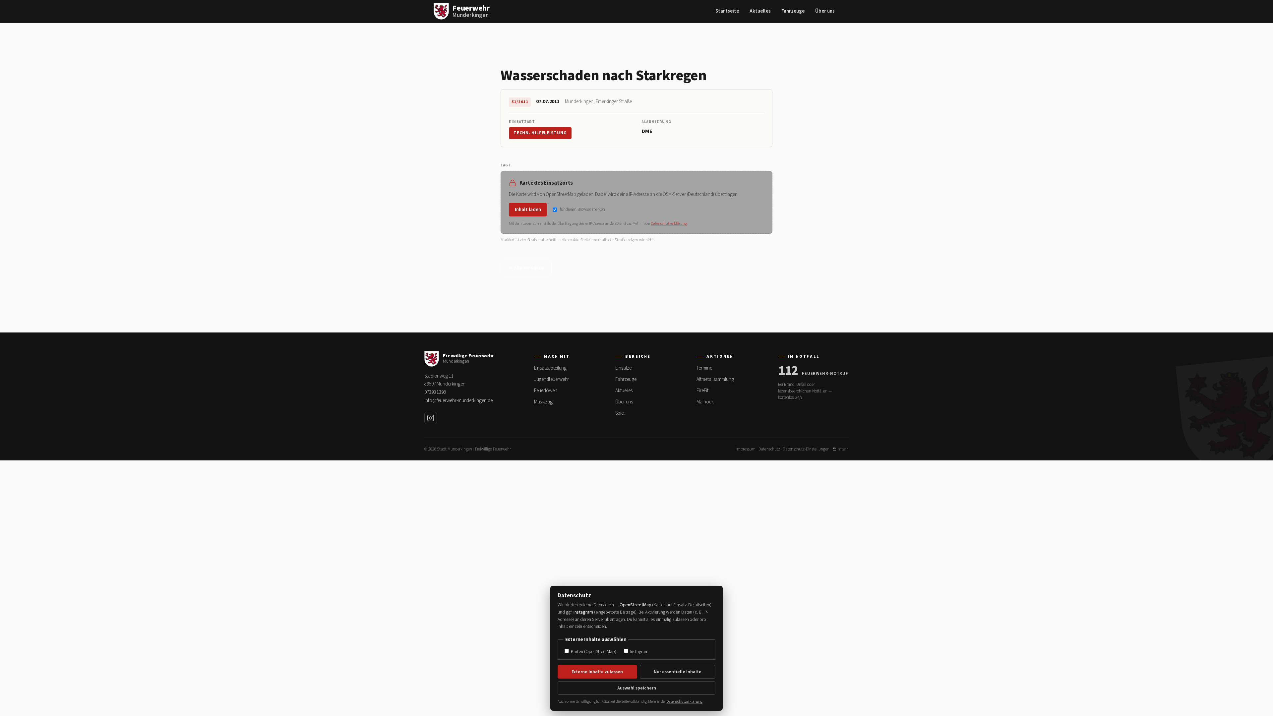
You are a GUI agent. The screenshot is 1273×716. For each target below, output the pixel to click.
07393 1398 (435, 392)
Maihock (705, 401)
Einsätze (623, 368)
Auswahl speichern (636, 688)
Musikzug (543, 401)
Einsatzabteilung (550, 368)
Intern (843, 449)
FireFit (702, 390)
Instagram (638, 651)
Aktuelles (760, 11)
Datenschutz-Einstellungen (806, 449)
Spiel (620, 413)
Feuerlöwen (545, 390)
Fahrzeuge (793, 11)
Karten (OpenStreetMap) (593, 651)
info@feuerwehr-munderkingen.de (458, 400)
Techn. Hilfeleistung (540, 133)
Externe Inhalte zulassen (597, 672)
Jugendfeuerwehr (551, 379)
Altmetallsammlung (715, 379)
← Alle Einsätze (526, 268)
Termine (704, 368)
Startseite (727, 11)
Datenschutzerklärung (669, 223)
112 (788, 371)
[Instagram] (430, 418)
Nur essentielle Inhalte (677, 672)
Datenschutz (769, 449)
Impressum (746, 449)
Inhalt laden (528, 209)
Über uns (825, 11)
